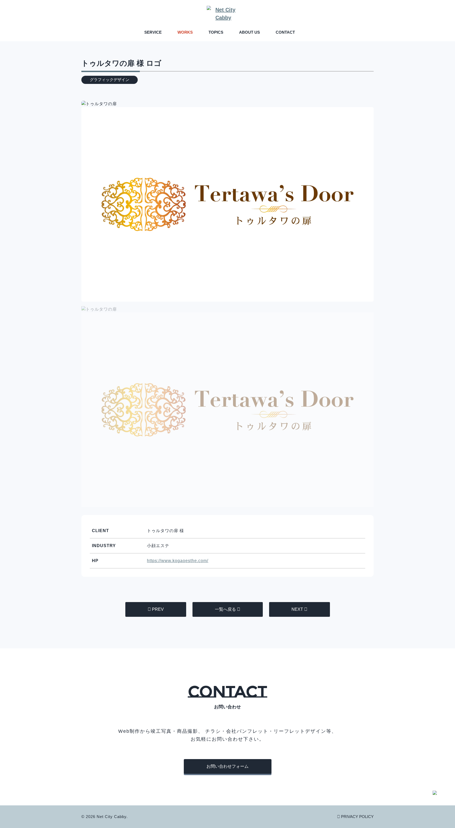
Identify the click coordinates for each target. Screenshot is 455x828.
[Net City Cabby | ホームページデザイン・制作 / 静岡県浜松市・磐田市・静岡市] (227, 14)
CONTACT (285, 32)
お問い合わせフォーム (227, 766)
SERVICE (153, 32)
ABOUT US (249, 32)
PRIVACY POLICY (357, 816)
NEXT (297, 609)
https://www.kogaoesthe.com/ (177, 560)
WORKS (185, 32)
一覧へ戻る (225, 609)
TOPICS (216, 32)
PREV (158, 609)
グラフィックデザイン (109, 79)
